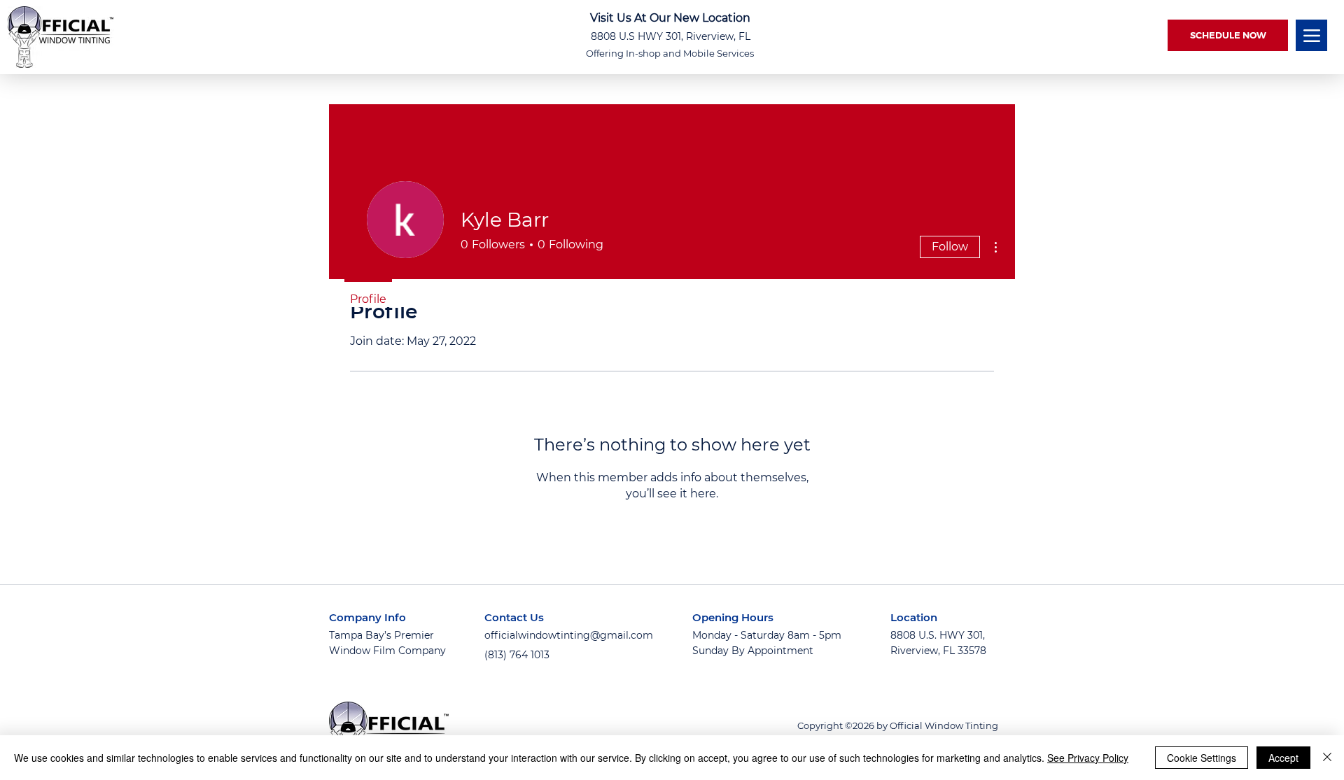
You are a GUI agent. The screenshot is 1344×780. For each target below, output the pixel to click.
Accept (1283, 758)
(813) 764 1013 (517, 654)
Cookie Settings (1201, 758)
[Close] (1327, 757)
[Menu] (1311, 35)
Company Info (367, 617)
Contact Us (514, 617)
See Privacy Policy (1087, 758)
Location (913, 617)
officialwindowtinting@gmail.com (568, 635)
